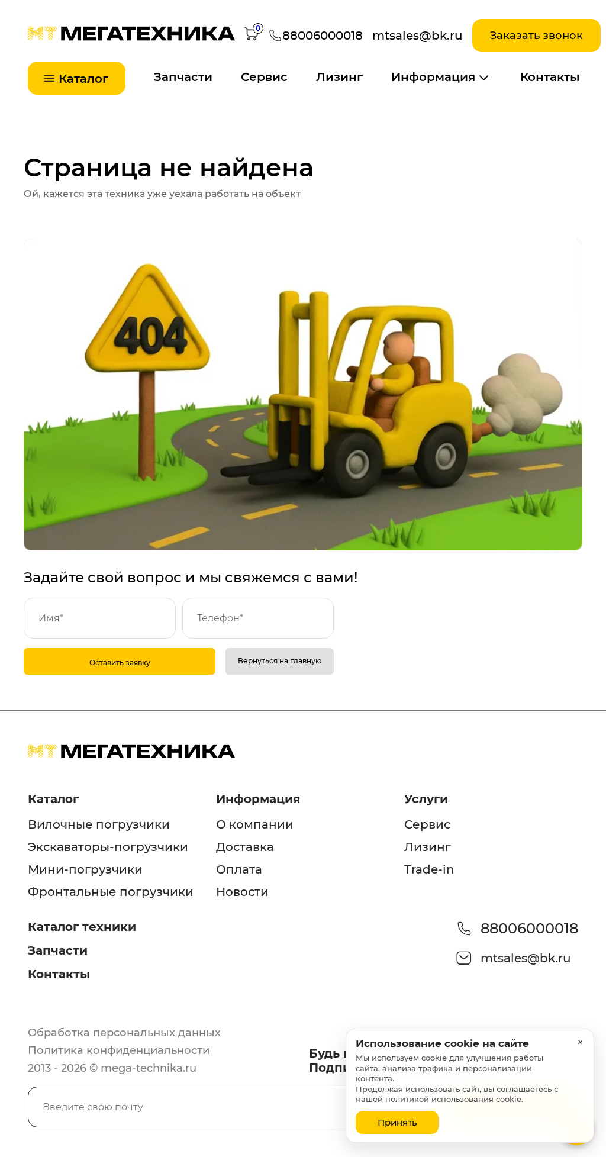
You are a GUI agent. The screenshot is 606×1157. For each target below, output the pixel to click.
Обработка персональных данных (124, 1032)
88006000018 (529, 928)
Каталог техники (82, 927)
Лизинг (339, 77)
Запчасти (183, 77)
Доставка (245, 847)
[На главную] (131, 37)
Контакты (550, 77)
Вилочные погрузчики (99, 824)
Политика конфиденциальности (118, 1050)
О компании (255, 824)
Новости (242, 892)
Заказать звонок (536, 35)
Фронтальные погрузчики (111, 892)
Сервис (264, 77)
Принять (397, 1122)
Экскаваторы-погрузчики (108, 847)
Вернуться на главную (280, 660)
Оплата (239, 869)
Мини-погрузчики (85, 869)
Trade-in (429, 869)
